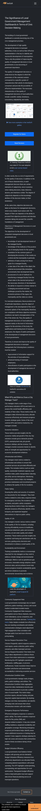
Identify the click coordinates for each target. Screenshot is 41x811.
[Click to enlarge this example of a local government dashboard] (19, 111)
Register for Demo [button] (19, 134)
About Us (9, 802)
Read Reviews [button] (19, 143)
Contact (20, 802)
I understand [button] (34, 807)
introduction (25, 386)
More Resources (20, 799)
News (31, 802)
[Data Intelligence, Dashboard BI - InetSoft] (8, 3)
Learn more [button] (6, 809)
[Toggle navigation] (35, 3)
